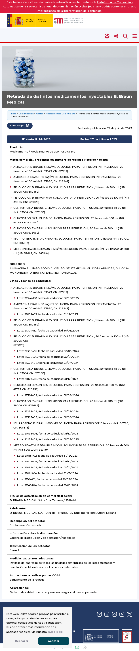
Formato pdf (17, 125)
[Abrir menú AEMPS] (134, 36)
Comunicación (26, 113)
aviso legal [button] (55, 631)
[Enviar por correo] (77, 647)
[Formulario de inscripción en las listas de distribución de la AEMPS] (99, 614)
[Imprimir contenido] (84, 647)
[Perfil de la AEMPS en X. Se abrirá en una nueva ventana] (129, 614)
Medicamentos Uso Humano (60, 113)
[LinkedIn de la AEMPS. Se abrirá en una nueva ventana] (106, 614)
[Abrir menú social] (116, 36)
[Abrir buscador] (125, 36)
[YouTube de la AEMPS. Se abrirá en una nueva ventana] (121, 614)
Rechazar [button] (21, 641)
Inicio (13, 113)
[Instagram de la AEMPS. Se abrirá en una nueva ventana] (114, 614)
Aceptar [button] (53, 641)
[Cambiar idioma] (107, 36)
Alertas (39, 113)
